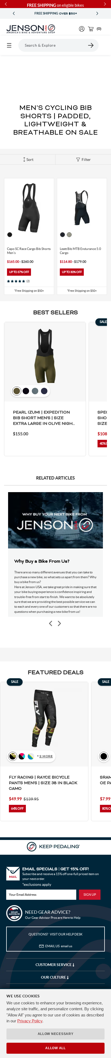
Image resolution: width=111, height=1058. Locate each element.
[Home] (30, 29)
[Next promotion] (97, 14)
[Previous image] (51, 624)
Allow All (55, 1048)
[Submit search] (91, 45)
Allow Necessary (56, 1034)
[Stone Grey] (69, 234)
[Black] (9, 234)
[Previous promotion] (13, 14)
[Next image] (59, 624)
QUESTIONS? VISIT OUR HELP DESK (55, 934)
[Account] (82, 29)
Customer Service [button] (54, 965)
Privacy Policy (29, 1021)
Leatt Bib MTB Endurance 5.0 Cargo (80, 251)
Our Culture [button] (54, 977)
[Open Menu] (9, 45)
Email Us (58, 946)
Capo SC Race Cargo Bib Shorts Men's (29, 251)
